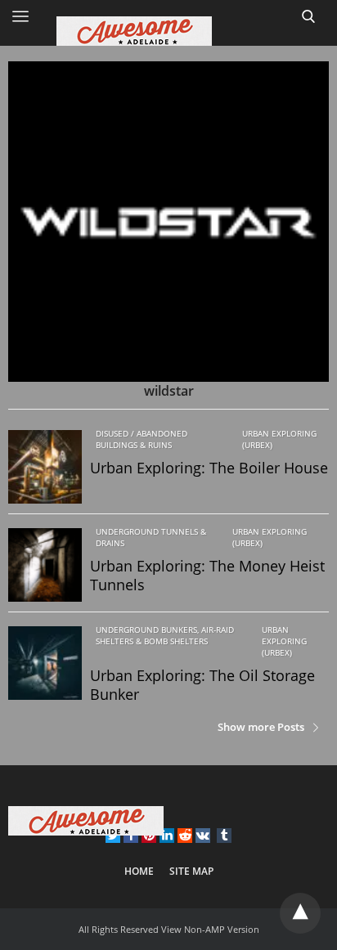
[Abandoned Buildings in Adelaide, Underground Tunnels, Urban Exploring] (168, 31)
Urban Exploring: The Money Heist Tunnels (207, 575)
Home (139, 871)
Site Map (191, 871)
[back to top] (300, 913)
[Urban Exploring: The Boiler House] (45, 467)
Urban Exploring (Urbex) (279, 439)
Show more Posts (261, 726)
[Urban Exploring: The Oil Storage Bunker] (45, 663)
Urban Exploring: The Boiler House (209, 467)
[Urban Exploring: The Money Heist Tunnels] (45, 565)
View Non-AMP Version (210, 929)
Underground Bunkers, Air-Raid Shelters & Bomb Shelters (165, 635)
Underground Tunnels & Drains (151, 537)
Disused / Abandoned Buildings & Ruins (141, 439)
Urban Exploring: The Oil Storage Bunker (202, 684)
